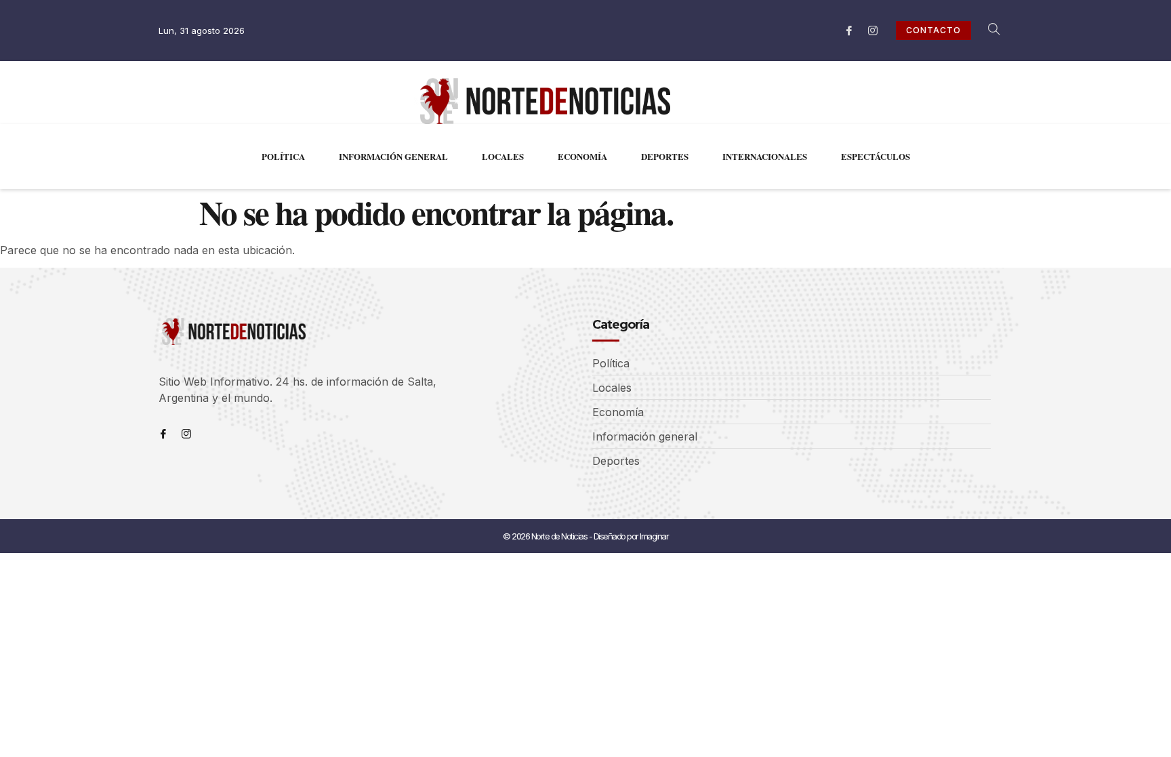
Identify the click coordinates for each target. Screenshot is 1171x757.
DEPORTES (665, 156)
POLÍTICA (283, 156)
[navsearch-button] (986, 30)
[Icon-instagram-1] (872, 30)
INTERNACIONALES (764, 156)
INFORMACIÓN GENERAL (393, 156)
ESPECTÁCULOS (875, 156)
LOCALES (503, 156)
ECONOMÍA (582, 156)
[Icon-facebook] (849, 30)
